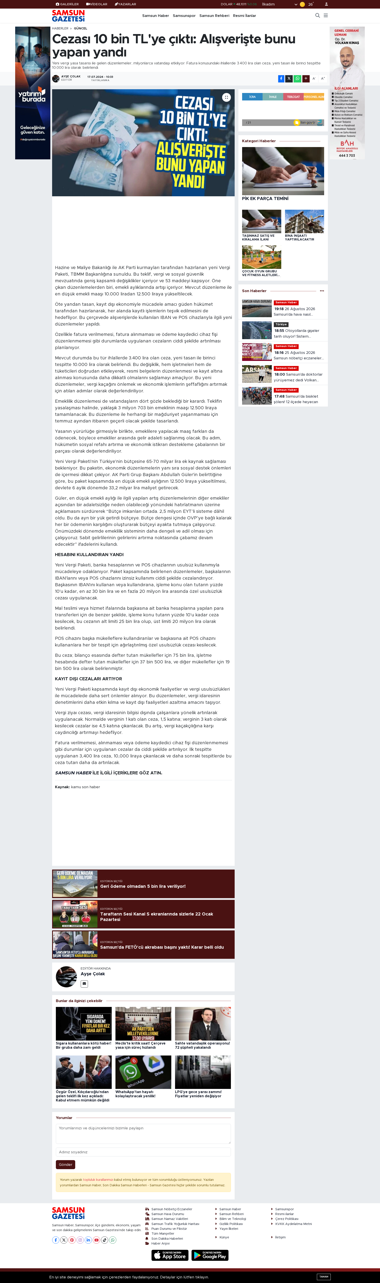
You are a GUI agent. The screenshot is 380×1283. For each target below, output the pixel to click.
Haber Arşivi (161, 1243)
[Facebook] (55, 1240)
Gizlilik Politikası (231, 1224)
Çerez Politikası (286, 1219)
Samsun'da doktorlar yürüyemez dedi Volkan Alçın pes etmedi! (298, 378)
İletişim (280, 1237)
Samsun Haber (155, 16)
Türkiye (281, 324)
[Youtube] (96, 1240)
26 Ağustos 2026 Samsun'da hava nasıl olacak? (294, 312)
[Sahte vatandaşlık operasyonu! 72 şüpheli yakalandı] (203, 1023)
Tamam (323, 1277)
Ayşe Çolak (93, 974)
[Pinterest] (72, 1240)
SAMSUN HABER (73, 773)
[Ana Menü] (326, 16)
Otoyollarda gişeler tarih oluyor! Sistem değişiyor (296, 334)
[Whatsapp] (112, 1240)
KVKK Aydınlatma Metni (293, 1224)
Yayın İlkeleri (228, 1228)
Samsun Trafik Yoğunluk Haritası (175, 1224)
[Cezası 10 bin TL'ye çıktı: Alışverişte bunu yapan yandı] (143, 142)
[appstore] (171, 1255)
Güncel (80, 28)
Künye (224, 1237)
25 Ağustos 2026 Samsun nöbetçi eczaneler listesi (298, 356)
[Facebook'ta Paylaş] (281, 78)
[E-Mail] (84, 984)
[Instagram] (80, 1240)
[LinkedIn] (88, 1240)
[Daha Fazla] (306, 78)
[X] (64, 1240)
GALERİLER (69, 4)
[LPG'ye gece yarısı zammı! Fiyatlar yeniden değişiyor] (203, 1072)
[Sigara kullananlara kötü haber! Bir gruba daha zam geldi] (84, 1023)
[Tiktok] (104, 1240)
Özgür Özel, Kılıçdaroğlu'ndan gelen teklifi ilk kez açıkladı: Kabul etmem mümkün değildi (82, 1096)
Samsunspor (184, 16)
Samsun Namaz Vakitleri (170, 1219)
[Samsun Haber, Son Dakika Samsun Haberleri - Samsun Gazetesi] (68, 15)
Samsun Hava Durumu (168, 1214)
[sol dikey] (32, 93)
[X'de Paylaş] (289, 78)
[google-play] (210, 1255)
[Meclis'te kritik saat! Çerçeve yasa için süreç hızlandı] (143, 1023)
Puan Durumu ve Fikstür (169, 1228)
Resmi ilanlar (284, 1214)
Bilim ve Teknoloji (232, 1219)
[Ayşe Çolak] (66, 977)
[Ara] (318, 16)
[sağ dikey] (347, 93)
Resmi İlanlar (244, 16)
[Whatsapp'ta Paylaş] (297, 78)
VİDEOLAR (98, 4)
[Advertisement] (143, 230)
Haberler (60, 28)
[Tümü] (322, 291)
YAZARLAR (127, 4)
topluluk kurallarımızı (98, 1179)
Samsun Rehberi (214, 16)
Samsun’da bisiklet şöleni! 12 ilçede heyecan (296, 399)
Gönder (65, 1165)
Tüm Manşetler (163, 1233)
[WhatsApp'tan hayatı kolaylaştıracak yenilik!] (143, 1072)
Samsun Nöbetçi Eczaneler (172, 1209)
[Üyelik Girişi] (324, 4)
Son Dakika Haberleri (167, 1238)
